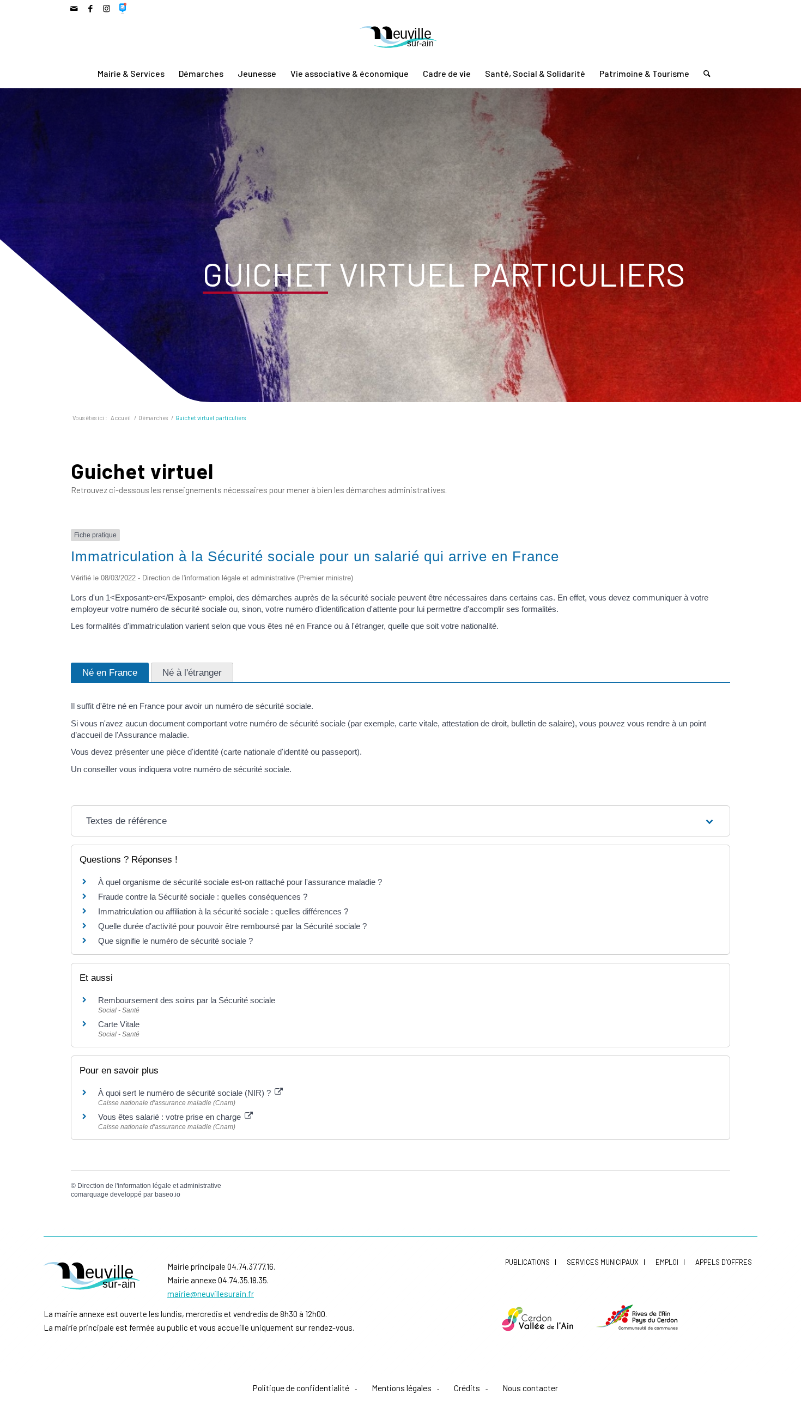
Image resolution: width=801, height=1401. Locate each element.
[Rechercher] (703, 73)
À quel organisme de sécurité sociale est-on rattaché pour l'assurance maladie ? (240, 882)
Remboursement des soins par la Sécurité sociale (186, 1000)
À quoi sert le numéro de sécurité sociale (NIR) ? (185, 1092)
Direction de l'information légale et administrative (149, 1186)
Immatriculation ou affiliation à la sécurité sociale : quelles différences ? (223, 911)
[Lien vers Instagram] (106, 8)
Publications (527, 1262)
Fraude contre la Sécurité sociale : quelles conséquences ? (202, 896)
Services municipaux (603, 1262)
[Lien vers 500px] (123, 8)
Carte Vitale (118, 1024)
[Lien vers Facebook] (90, 8)
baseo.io (167, 1194)
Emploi (667, 1262)
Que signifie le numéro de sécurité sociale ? (175, 940)
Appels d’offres (723, 1262)
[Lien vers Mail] (74, 8)
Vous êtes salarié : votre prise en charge (170, 1116)
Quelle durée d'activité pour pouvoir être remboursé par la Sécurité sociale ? (232, 926)
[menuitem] (131, 73)
